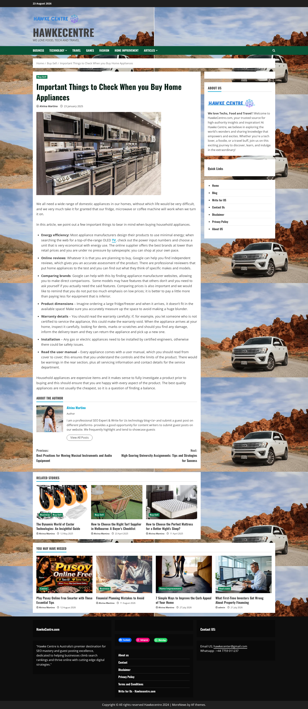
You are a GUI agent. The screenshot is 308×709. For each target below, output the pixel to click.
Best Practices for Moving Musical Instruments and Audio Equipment (74, 455)
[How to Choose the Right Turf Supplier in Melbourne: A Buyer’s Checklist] (116, 502)
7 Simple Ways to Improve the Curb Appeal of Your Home (183, 600)
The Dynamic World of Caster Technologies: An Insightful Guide (58, 526)
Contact (122, 662)
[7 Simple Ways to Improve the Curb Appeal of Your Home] (184, 574)
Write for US (219, 200)
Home (215, 186)
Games (90, 50)
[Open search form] (274, 50)
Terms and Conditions (130, 684)
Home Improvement (126, 50)
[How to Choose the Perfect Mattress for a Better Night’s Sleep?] (171, 502)
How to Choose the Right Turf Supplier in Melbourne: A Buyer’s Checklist (116, 526)
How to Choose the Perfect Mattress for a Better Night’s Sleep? (169, 526)
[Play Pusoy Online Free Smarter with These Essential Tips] (64, 574)
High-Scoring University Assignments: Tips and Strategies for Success (159, 455)
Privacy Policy (220, 222)
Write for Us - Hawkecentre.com (136, 691)
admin (221, 607)
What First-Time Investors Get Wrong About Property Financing (239, 600)
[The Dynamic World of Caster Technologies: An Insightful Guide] (62, 502)
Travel (76, 50)
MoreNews (179, 705)
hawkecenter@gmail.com (230, 646)
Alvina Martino (49, 106)
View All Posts (79, 437)
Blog (214, 193)
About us (123, 655)
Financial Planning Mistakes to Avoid (120, 598)
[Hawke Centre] (231, 103)
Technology (56, 50)
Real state (224, 588)
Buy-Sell (41, 76)
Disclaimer (218, 214)
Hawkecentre (63, 32)
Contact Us (218, 207)
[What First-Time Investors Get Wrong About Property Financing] (243, 574)
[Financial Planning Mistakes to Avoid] (124, 574)
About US (217, 229)
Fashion (104, 50)
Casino (43, 588)
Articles (149, 50)
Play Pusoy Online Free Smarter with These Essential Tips (64, 600)
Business (38, 50)
